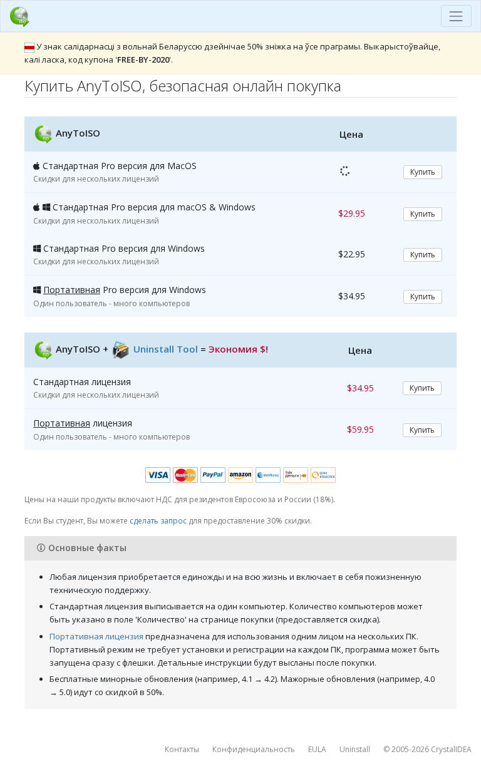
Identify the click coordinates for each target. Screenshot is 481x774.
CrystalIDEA (451, 749)
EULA (317, 749)
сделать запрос (158, 520)
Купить (422, 172)
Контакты (182, 749)
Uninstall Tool (165, 349)
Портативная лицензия (96, 636)
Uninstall (354, 749)
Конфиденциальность (253, 749)
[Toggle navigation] (456, 16)
